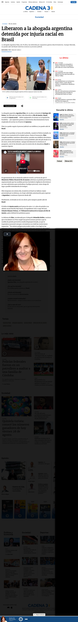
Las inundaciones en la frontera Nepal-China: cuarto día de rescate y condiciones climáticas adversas (64, 83)
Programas (24, 2)
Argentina (31, 11)
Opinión (18, 2)
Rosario (46, 11)
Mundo (53, 11)
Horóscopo (60, 2)
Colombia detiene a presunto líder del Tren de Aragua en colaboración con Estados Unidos (65, 101)
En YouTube (49, 2)
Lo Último (25, 11)
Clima (54, 2)
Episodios (62, 119)
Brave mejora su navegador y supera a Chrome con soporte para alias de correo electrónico (64, 65)
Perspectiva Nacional (7, 51)
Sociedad (5, 24)
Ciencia (59, 89)
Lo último (64, 58)
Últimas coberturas (32, 2)
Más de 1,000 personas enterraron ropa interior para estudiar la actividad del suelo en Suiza (65, 92)
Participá (73, 2)
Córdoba (39, 11)
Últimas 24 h (42, 2)
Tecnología (60, 62)
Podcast (59, 161)
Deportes (7, 2)
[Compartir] (22, 106)
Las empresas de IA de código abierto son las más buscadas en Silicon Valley (64, 74)
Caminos (13, 2)
